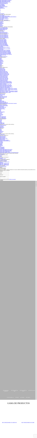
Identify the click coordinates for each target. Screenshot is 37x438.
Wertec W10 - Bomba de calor (4, 161)
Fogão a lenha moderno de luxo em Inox (6, 149)
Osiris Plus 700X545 (3, 40)
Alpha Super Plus (2, 69)
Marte (1, 64)
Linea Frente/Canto (3, 107)
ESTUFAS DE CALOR (4, 2)
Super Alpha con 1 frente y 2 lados (5, 92)
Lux (0, 146)
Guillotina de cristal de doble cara (5, 87)
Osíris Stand (2, 106)
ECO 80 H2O (2, 31)
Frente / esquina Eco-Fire (4, 105)
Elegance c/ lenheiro (3, 125)
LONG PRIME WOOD (3, 27)
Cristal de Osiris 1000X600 (4, 45)
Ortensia (1, 132)
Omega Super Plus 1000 (3, 77)
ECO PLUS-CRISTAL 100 (4, 37)
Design (1, 143)
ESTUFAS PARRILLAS (4, 3)
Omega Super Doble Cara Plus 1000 (5, 84)
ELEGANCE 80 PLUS (3, 32)
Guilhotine (1, 46)
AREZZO (1, 23)
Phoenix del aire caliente (3, 104)
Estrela (1, 119)
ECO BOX (1, 19)
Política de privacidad (12, 179)
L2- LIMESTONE (3, 117)
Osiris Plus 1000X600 (3, 42)
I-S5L (1, 113)
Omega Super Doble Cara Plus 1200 (5, 86)
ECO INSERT (2, 15)
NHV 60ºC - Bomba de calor (4, 163)
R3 (0, 110)
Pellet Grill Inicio (2, 136)
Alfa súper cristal (2, 70)
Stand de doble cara (3, 101)
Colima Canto (2, 123)
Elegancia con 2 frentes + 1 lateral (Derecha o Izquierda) (8, 89)
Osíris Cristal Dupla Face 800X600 (5, 53)
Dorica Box (2, 131)
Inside (1, 66)
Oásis (1, 129)
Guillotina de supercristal (4, 80)
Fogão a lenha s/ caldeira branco (5, 151)
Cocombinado (2, 147)
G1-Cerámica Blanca (3, 118)
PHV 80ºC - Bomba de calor (4, 164)
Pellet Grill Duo (2, 139)
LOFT (1, 24)
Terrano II (1, 60)
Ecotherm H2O (2, 134)
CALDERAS (2, 4)
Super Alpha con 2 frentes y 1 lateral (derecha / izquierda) (8, 91)
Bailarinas (1, 162)
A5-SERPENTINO (3, 116)
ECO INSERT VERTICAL (4, 18)
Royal (1, 100)
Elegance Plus (2, 68)
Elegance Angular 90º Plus (4, 75)
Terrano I (1, 63)
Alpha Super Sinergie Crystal (4, 73)
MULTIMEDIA (2, 5)
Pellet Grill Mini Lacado (3, 138)
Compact (1, 143)
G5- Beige (1, 114)
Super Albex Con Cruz (3, 96)
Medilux (1, 144)
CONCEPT (2, 21)
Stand (1, 99)
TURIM (1, 22)
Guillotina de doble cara (3, 56)
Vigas (1, 156)
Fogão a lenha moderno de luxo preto (5, 150)
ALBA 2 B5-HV (2, 108)
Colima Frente (2, 122)
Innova (1, 155)
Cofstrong (1, 142)
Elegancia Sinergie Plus (3, 71)
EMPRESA (2, 7)
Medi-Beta (1, 62)
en (0, 10)
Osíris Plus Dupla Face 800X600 (5, 50)
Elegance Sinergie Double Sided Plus (5, 81)
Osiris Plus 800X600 (3, 41)
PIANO (1, 26)
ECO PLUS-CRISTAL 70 (4, 35)
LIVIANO (1, 25)
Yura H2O (1, 126)
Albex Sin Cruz (2, 94)
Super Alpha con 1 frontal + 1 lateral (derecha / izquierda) (8, 90)
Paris (0, 55)
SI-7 (0, 109)
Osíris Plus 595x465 (3, 39)
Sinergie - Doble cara (3, 83)
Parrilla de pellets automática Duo (5, 140)
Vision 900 (1, 49)
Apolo (1, 65)
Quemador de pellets (3, 166)
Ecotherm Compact (3, 158)
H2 (0, 115)
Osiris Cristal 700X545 (3, 43)
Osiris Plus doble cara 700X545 (5, 47)
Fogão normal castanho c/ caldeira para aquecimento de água (9, 152)
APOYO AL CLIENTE (3, 6)
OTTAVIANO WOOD (3, 29)
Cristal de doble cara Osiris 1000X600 (6, 54)
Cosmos (1, 95)
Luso (1, 121)
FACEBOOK (2, 13)
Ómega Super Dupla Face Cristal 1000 (6, 85)
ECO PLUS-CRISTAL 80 (4, 36)
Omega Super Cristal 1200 (4, 79)
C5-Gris (1, 112)
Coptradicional (2, 148)
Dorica (1, 130)
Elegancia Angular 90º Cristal (4, 74)
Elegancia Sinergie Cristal (4, 72)
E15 (0, 111)
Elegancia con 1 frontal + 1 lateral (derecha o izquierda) (8, 88)
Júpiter (1, 58)
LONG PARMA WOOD (4, 28)
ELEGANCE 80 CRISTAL (4, 33)
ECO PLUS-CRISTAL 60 (4, 34)
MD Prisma (2, 61)
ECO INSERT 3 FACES (4, 17)
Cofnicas (1, 141)
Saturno (1, 59)
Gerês (1, 120)
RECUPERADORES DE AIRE (5, 1)
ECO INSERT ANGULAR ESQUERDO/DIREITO (8, 16)
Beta (0, 58)
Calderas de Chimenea (3, 160)
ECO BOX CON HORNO (4, 19)
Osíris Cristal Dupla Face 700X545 (5, 51)
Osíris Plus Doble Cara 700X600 (5, 48)
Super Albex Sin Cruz (3, 97)
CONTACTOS (2, 8)
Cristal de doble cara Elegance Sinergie (6, 82)
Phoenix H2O (2, 127)
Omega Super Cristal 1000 (4, 78)
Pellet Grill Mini (2, 137)
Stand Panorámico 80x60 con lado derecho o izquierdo (8, 103)
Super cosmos (2, 97)
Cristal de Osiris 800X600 (4, 44)
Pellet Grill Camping (3, 136)
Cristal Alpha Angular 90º (4, 76)
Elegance (1, 145)
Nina (0, 129)
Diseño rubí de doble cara (4, 102)
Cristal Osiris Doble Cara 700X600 (5, 52)
